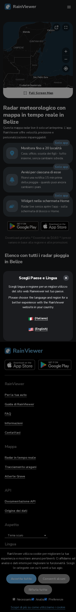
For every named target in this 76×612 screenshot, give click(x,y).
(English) (41, 329)
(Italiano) (41, 318)
